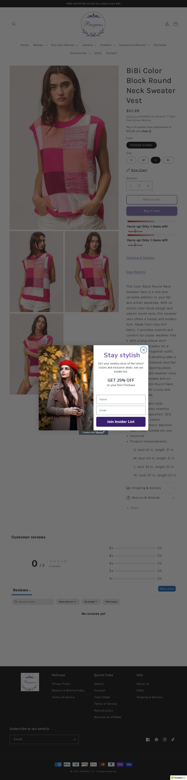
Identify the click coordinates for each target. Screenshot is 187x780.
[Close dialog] (143, 350)
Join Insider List (121, 421)
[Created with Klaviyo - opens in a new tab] (93, 432)
